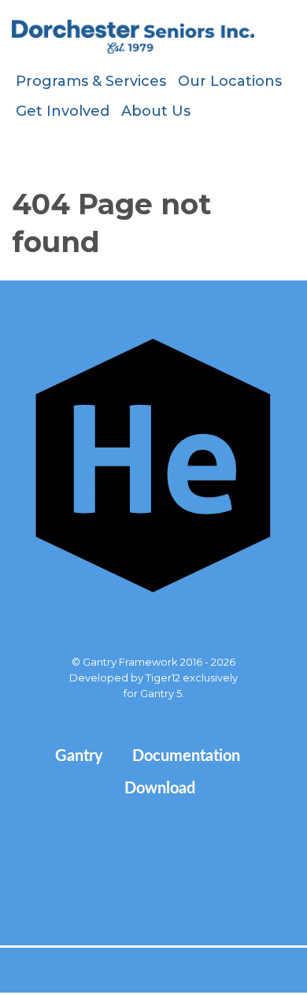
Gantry (79, 756)
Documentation (186, 756)
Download (159, 788)
